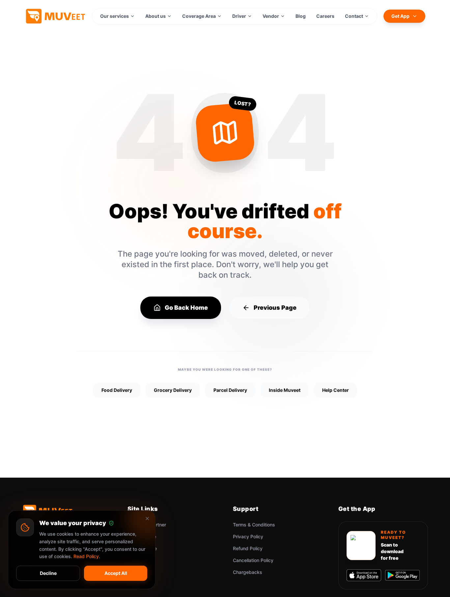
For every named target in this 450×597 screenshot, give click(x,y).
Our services (114, 16)
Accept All (115, 573)
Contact (354, 16)
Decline (48, 573)
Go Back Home (186, 307)
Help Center (335, 390)
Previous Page (275, 307)
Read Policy (86, 556)
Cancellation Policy (253, 560)
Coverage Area (199, 16)
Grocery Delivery (173, 390)
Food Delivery (116, 390)
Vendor (271, 16)
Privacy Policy (248, 536)
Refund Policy (248, 548)
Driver (239, 16)
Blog (300, 16)
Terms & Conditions (254, 524)
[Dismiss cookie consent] (147, 518)
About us (155, 16)
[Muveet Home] (55, 16)
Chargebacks (247, 572)
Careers (325, 16)
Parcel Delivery (230, 390)
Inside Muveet (284, 390)
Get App (400, 16)
